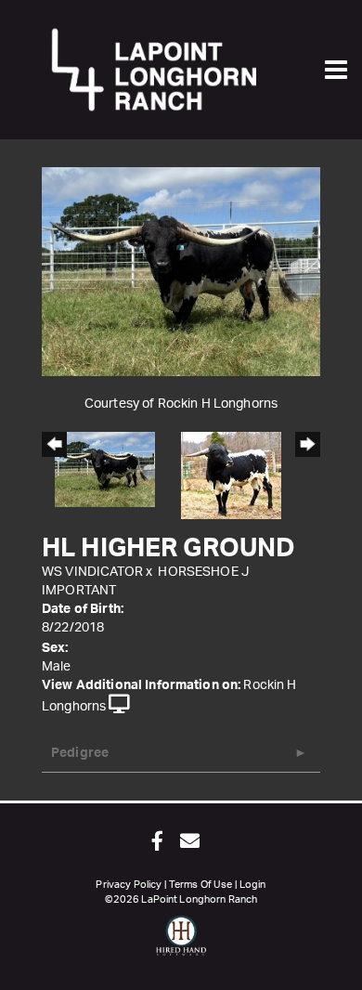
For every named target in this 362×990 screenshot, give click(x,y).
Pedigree (80, 753)
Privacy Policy (129, 884)
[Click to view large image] (181, 271)
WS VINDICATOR (92, 572)
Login (252, 884)
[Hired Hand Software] (181, 943)
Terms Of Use (201, 884)
